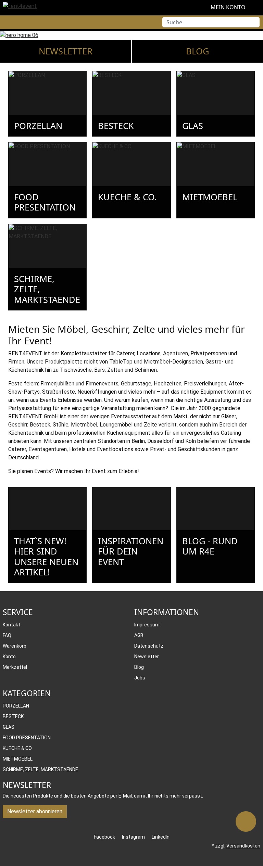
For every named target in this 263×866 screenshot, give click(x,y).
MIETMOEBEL (18, 759)
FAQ (7, 635)
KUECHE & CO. (18, 748)
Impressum (147, 624)
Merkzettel (15, 667)
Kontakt (11, 624)
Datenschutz (148, 646)
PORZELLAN (16, 706)
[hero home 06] (131, 35)
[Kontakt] (246, 821)
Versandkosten (243, 846)
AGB (138, 635)
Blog (197, 51)
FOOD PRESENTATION (27, 737)
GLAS (8, 727)
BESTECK (13, 716)
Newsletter (65, 51)
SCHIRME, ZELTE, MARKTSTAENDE (40, 769)
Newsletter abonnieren (34, 811)
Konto (9, 656)
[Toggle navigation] (5, 22)
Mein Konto (227, 7)
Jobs (139, 677)
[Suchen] (254, 22)
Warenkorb (14, 646)
